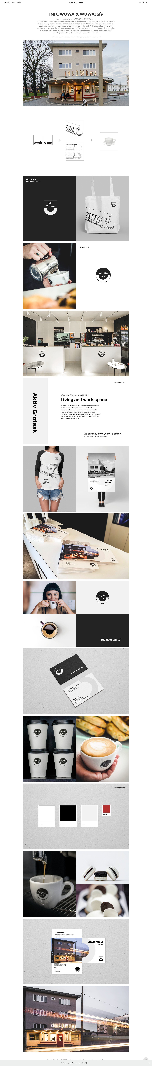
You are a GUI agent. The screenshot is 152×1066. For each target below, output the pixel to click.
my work (7, 2)
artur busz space (76, 2)
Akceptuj (84, 1063)
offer (13, 2)
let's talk (19, 2)
